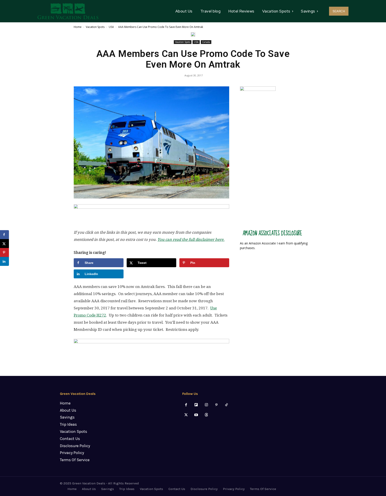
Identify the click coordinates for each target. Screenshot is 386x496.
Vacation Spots (95, 27)
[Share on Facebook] (4, 234)
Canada (206, 42)
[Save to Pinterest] (4, 252)
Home (78, 27)
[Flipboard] (196, 405)
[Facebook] (186, 405)
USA (111, 27)
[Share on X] (4, 243)
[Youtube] (196, 415)
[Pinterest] (216, 405)
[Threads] (206, 415)
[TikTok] (226, 405)
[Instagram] (206, 405)
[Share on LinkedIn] (4, 261)
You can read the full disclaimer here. (190, 239)
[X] (186, 415)
